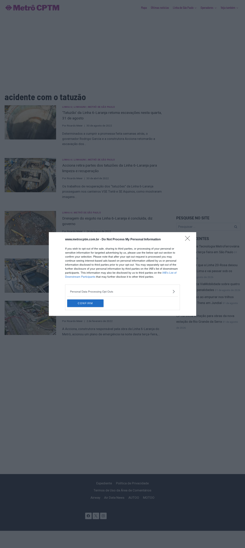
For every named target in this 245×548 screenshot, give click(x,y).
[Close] (188, 239)
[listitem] (122, 291)
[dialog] (122, 274)
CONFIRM (85, 303)
